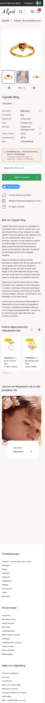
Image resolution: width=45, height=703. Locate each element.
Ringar (4, 569)
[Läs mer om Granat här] (40, 133)
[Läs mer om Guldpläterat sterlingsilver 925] (40, 128)
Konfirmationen (8, 623)
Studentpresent (8, 631)
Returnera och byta (10, 689)
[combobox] (24, 11)
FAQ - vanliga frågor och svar (14, 700)
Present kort (7, 681)
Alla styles (6, 596)
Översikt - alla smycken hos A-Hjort (16, 561)
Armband (5, 573)
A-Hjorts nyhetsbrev (10, 673)
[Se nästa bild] (38, 329)
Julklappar (6, 638)
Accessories (7, 588)
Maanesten (25, 110)
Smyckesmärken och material (14, 692)
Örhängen (6, 565)
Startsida (5, 20)
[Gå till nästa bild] (33, 87)
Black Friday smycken (11, 635)
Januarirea (6, 615)
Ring (22, 114)
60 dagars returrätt (31, 3)
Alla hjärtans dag (8, 619)
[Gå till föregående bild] (9, 87)
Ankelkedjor (7, 581)
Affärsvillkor (7, 696)
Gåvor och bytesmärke (11, 685)
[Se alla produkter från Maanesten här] (40, 110)
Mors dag (6, 627)
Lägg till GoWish (12, 186)
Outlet (4, 592)
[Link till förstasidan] (8, 11)
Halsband (6, 577)
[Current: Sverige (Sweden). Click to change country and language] (38, 3)
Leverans (6, 677)
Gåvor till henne (8, 650)
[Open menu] (32, 12)
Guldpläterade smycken (11, 642)
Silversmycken (8, 646)
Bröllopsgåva (7, 654)
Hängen (5, 585)
